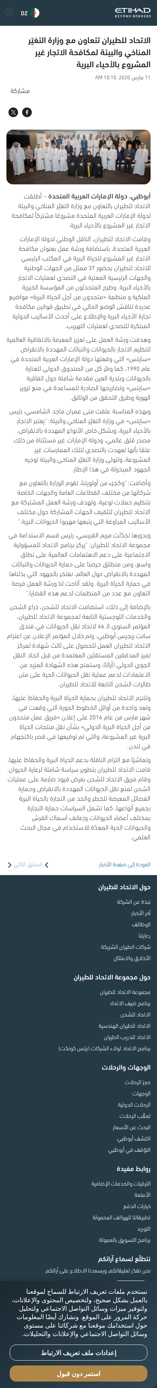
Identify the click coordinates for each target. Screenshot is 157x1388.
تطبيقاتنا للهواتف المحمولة (122, 1217)
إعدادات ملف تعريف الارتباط (78, 1352)
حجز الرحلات (138, 1081)
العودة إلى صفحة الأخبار (125, 864)
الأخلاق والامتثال (132, 957)
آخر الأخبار (141, 912)
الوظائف (141, 924)
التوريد (144, 1228)
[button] (30, 13)
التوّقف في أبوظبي (129, 1149)
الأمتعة (142, 1194)
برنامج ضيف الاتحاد (130, 1003)
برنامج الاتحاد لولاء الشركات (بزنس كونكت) (104, 1048)
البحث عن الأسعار (132, 1127)
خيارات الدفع (137, 1205)
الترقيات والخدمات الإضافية (121, 1183)
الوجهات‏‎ (141, 1093)
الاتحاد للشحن (135, 1014)
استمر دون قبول (78, 1373)
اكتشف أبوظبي (134, 1138)
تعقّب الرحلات (135, 1115)
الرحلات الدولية (134, 1104)
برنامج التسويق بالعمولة (125, 1239)
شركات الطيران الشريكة (126, 946)
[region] (78, 1334)
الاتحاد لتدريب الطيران (127, 1036)
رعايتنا (144, 935)
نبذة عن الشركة (134, 901)
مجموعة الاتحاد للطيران (125, 991)
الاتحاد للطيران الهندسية (125, 1025)
